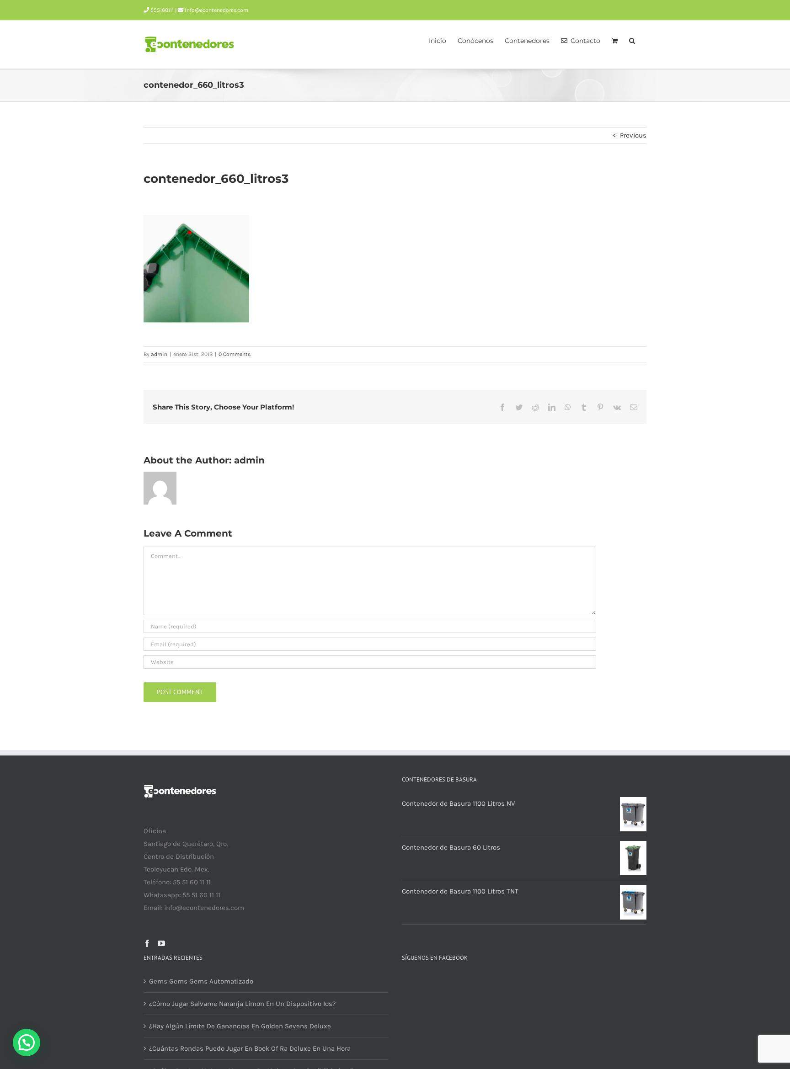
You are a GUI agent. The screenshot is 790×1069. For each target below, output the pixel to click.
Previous (633, 135)
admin (159, 354)
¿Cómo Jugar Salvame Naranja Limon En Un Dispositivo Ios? (242, 1004)
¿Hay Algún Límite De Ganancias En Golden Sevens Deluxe (240, 1026)
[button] (632, 40)
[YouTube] (161, 943)
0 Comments (235, 354)
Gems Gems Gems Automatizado (201, 981)
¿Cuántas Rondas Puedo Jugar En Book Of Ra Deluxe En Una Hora (250, 1048)
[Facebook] (147, 943)
